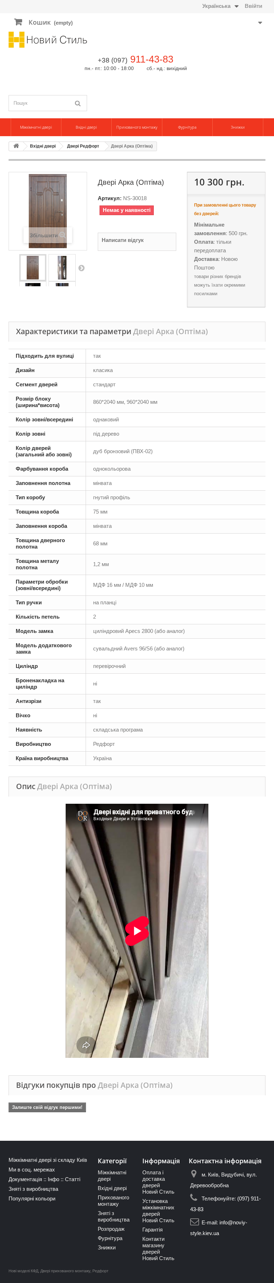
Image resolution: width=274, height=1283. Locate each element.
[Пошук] (78, 103)
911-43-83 (151, 59)
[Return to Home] (16, 146)
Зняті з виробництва (33, 1189)
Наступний (81, 267)
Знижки (238, 127)
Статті (72, 1179)
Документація (25, 1179)
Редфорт (100, 1271)
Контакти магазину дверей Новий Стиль (158, 1248)
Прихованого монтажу (136, 127)
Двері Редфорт (83, 146)
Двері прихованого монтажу (65, 1271)
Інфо (53, 1179)
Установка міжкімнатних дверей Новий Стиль (158, 1210)
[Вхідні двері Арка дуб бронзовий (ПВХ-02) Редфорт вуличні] (33, 267)
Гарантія (152, 1230)
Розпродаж (111, 1229)
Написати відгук (123, 240)
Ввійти (253, 6)
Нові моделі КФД (23, 1271)
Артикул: (110, 198)
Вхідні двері (86, 127)
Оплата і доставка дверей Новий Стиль (158, 1182)
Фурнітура (187, 127)
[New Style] (48, 40)
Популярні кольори (32, 1198)
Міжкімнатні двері (36, 127)
